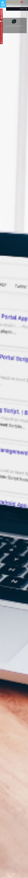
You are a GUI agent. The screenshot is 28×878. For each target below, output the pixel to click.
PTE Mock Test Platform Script (15, 1)
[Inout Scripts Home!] (3, 7)
